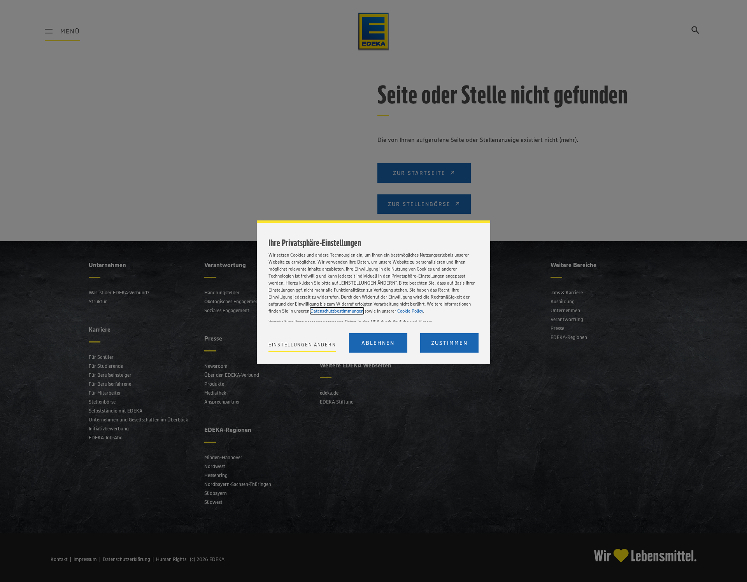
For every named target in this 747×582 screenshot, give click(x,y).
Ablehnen (378, 342)
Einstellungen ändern (302, 345)
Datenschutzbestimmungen (336, 311)
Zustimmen (449, 342)
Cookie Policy (410, 311)
